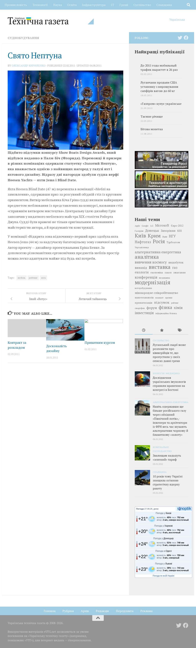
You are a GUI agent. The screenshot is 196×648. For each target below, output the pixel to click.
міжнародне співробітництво (156, 293)
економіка (156, 272)
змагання (179, 272)
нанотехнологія (144, 297)
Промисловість (16, 5)
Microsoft (162, 225)
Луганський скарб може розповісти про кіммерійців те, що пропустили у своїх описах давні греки (169, 353)
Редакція (102, 611)
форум (151, 308)
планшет (159, 297)
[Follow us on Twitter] (180, 37)
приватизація (143, 302)
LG (151, 225)
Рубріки (68, 611)
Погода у (163, 513)
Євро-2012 (177, 225)
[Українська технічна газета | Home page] (51, 20)
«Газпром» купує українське (160, 104)
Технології (40, 5)
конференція (146, 277)
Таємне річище (151, 117)
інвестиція (144, 313)
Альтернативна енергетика (170, 402)
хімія (178, 307)
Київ (140, 235)
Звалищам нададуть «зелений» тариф (167, 457)
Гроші (123, 5)
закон (168, 272)
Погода (140, 509)
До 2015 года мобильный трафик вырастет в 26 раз (159, 67)
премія (168, 297)
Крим (154, 235)
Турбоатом (173, 242)
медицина (164, 277)
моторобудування (143, 288)
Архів (85, 611)
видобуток (175, 262)
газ (174, 267)
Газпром (139, 230)
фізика (165, 307)
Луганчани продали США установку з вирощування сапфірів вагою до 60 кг (159, 86)
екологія (142, 272)
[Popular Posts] (161, 330)
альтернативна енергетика (158, 252)
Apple (137, 225)
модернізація (152, 282)
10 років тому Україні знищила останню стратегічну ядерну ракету (167, 482)
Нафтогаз (143, 242)
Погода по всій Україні (163, 576)
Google (145, 225)
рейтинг (33, 277)
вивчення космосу (151, 262)
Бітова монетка (151, 129)
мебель (21, 277)
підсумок (161, 302)
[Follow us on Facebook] (186, 37)
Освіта (72, 5)
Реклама (146, 611)
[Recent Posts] (144, 330)
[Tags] (179, 330)
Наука (57, 5)
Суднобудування (23, 38)
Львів (164, 236)
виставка (160, 267)
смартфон (140, 308)
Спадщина (164, 5)
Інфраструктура (93, 5)
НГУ (172, 236)
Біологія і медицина (166, 373)
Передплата (124, 611)
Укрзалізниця (142, 247)
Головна (50, 611)
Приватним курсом (100, 342)
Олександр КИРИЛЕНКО (29, 65)
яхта (43, 277)
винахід (141, 267)
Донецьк (152, 230)
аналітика (147, 256)
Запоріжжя (168, 231)
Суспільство (142, 5)
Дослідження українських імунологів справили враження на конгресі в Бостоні (169, 384)
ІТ (112, 5)
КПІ (179, 231)
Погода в (163, 551)
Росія (159, 241)
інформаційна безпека (166, 313)
